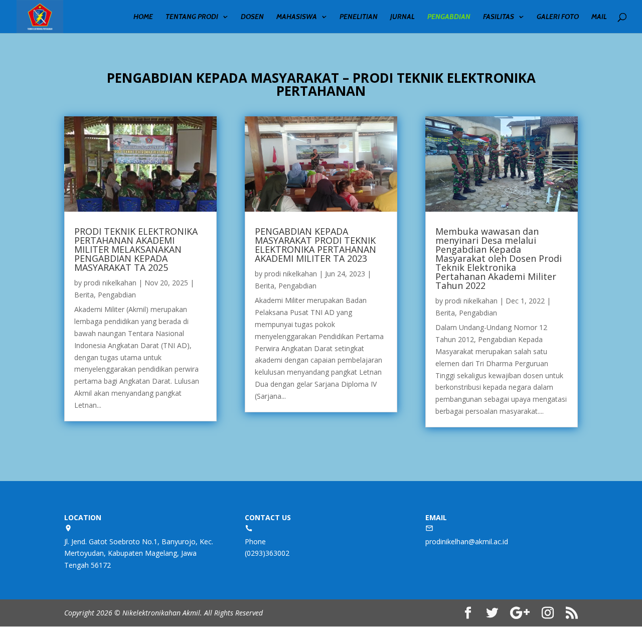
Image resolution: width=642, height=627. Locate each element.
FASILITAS (498, 17)
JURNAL (402, 17)
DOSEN (252, 17)
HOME (143, 17)
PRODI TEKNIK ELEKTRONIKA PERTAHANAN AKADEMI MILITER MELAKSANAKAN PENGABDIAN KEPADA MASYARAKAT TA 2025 (136, 249)
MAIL (599, 17)
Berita (84, 294)
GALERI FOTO (558, 17)
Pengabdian (117, 294)
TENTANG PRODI (192, 17)
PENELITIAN (359, 17)
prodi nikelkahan (110, 282)
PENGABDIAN (448, 17)
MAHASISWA (296, 17)
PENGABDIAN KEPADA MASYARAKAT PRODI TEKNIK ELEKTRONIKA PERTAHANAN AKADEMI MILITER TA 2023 (315, 244)
